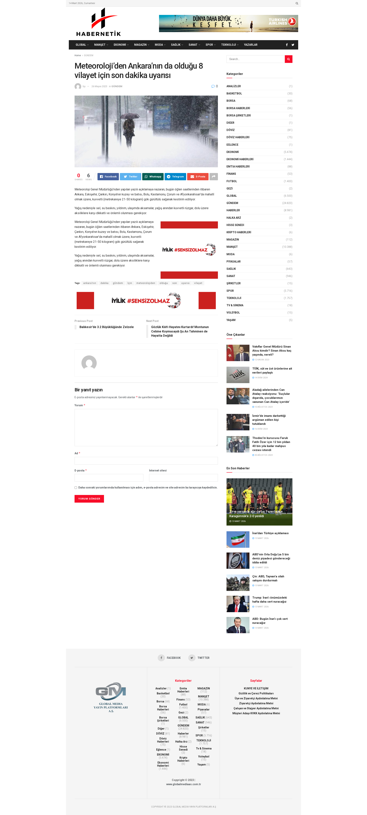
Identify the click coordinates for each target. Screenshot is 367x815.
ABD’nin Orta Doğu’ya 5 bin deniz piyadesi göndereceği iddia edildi (271, 558)
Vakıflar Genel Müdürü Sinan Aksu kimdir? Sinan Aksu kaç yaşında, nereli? (271, 350)
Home (78, 55)
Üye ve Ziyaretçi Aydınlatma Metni (256, 698)
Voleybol (233, 312)
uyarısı (185, 283)
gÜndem (118, 283)
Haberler (233, 210)
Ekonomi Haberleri (240, 159)
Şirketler (234, 283)
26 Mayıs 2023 (99, 86)
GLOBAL (81, 44)
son (174, 283)
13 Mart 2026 (238, 521)
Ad (77, 453)
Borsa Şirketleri (239, 115)
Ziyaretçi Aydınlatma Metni (256, 703)
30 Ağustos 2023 (263, 455)
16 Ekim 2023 (261, 429)
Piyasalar (234, 261)
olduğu (164, 283)
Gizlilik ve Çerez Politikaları (256, 693)
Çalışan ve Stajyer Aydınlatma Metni (256, 708)
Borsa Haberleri (238, 108)
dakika (105, 283)
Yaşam (231, 320)
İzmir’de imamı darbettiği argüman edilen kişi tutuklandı (269, 420)
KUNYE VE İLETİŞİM (256, 688)
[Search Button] (288, 59)
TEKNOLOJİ (228, 44)
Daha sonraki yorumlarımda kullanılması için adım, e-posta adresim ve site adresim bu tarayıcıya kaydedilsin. (148, 487)
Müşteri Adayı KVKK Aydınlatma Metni (256, 713)
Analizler (234, 86)
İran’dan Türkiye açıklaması (270, 533)
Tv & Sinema (235, 305)
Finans (231, 173)
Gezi (230, 188)
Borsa (231, 100)
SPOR (209, 44)
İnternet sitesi (158, 470)
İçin (129, 283)
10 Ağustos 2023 (263, 407)
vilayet (198, 283)
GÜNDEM (88, 55)
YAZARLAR (250, 44)
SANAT (193, 44)
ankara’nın (89, 283)
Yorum (80, 405)
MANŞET (100, 44)
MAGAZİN (140, 44)
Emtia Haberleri (238, 166)
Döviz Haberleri (238, 137)
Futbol (232, 181)
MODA (159, 44)
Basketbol (234, 93)
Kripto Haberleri (239, 232)
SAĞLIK (175, 44)
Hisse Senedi (235, 225)
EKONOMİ (120, 44)
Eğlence (232, 144)
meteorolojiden (145, 283)
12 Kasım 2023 (261, 359)
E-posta (81, 470)
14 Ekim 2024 (261, 377)
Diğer (230, 122)
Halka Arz (234, 217)
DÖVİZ (231, 130)
